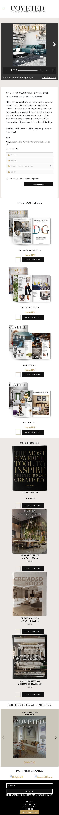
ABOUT (29, 802)
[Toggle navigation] (3, 9)
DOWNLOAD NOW (33, 259)
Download (29, 762)
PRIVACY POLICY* (45, 795)
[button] (56, 738)
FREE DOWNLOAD (29, 812)
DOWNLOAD (38, 184)
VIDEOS (29, 809)
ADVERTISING (29, 807)
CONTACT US (29, 804)
